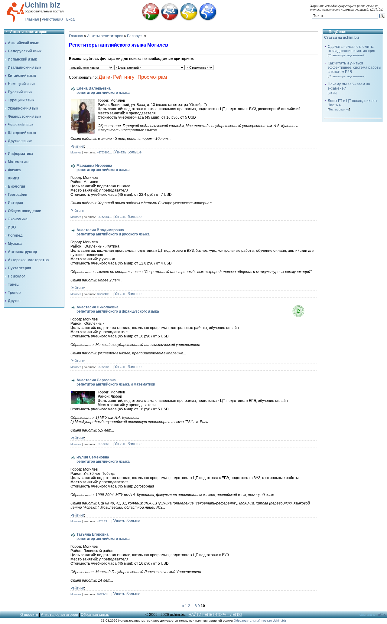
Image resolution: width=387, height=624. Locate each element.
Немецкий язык (21, 84)
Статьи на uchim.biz (341, 37)
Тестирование (339, 109)
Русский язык (20, 92)
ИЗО (12, 227)
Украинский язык (23, 108)
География (17, 194)
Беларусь (135, 36)
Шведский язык (22, 133)
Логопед (15, 235)
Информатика (20, 154)
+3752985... (104, 367)
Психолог (16, 276)
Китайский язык (22, 76)
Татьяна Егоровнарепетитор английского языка (103, 536)
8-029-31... (104, 594)
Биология (16, 186)
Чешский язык (20, 125)
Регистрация (52, 19)
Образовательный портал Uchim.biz (260, 620)
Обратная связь (95, 615)
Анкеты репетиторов (105, 36)
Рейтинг (77, 146)
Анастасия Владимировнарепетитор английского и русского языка (113, 232)
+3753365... (104, 152)
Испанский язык (22, 59)
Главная (32, 19)
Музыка (15, 243)
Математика (19, 162)
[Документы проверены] (304, 316)
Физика (14, 170)
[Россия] (170, 20)
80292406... (104, 294)
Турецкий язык (21, 100)
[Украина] (189, 20)
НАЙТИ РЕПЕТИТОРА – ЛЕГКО (215, 615)
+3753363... (104, 444)
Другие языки (20, 141)
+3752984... (104, 216)
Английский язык (23, 43)
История (15, 203)
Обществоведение (24, 211)
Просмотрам (152, 77)
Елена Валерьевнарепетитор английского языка (103, 90)
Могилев (75, 152)
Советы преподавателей (347, 55)
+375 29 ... (104, 521)
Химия (13, 178)
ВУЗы (333, 92)
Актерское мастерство (28, 260)
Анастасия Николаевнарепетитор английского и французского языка (117, 309)
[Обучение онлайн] (208, 20)
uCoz (382, 615)
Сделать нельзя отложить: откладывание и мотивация (351, 48)
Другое (14, 301)
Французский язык (24, 116)
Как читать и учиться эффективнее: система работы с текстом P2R (354, 67)
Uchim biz (42, 5)
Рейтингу (124, 77)
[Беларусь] (150, 20)
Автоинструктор (22, 252)
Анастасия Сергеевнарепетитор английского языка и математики (115, 382)
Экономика (18, 219)
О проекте (29, 615)
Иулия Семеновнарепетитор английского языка (103, 459)
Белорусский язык (24, 51)
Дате (104, 77)
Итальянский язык (24, 67)
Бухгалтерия (19, 268)
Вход (70, 19)
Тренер (14, 293)
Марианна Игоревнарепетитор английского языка (103, 167)
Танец (13, 284)
